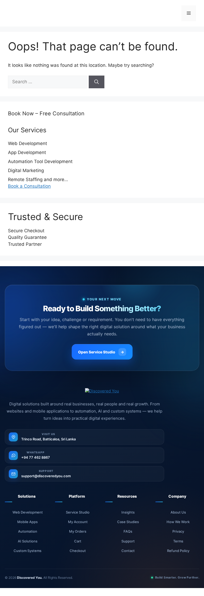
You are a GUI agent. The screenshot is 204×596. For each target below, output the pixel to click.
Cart (77, 541)
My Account (78, 522)
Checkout (78, 551)
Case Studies (128, 522)
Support (128, 541)
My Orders (77, 531)
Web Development (27, 512)
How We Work (178, 522)
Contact (128, 551)
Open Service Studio (101, 352)
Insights (128, 512)
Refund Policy (178, 551)
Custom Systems (27, 551)
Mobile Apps (27, 522)
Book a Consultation (29, 186)
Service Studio (78, 512)
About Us (178, 512)
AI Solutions (27, 541)
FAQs (128, 531)
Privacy (178, 531)
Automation (27, 531)
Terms (178, 541)
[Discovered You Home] (102, 391)
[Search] (96, 82)
